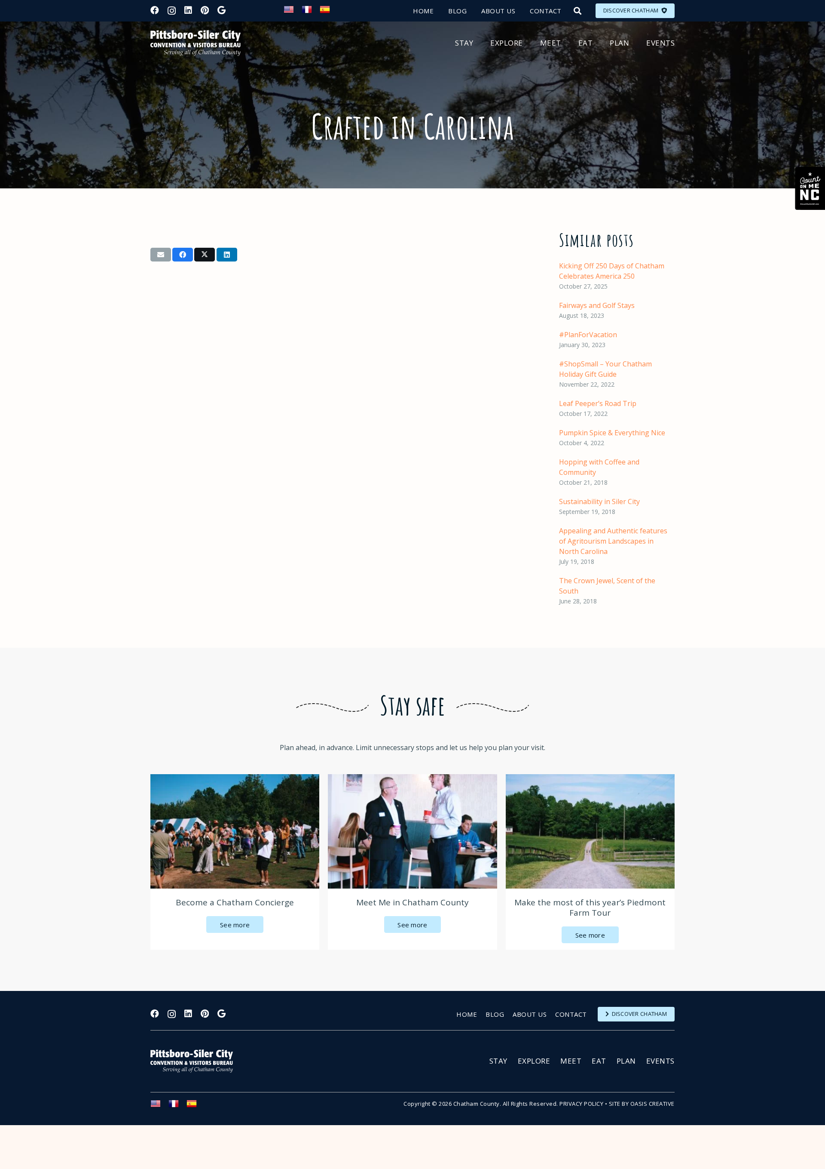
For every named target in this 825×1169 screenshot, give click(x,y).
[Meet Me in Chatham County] (412, 831)
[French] (311, 12)
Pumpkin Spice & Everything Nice (612, 432)
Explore (534, 1061)
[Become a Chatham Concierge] (234, 831)
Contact (571, 1014)
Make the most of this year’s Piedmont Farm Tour (590, 907)
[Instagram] (172, 10)
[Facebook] (154, 10)
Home (466, 1014)
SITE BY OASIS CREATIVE (642, 1103)
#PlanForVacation (588, 334)
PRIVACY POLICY (581, 1103)
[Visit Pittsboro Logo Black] (195, 43)
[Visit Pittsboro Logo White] (195, 1061)
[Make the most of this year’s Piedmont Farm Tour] (590, 831)
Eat (599, 1061)
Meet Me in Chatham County (412, 902)
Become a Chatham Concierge (235, 902)
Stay (498, 1061)
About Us (530, 1014)
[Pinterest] (205, 10)
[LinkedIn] (188, 10)
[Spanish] (329, 12)
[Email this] (160, 254)
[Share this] (182, 254)
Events (660, 1061)
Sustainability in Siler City (599, 501)
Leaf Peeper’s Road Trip (597, 403)
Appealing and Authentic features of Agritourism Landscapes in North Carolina (613, 541)
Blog (495, 1014)
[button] (577, 11)
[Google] (221, 10)
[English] (293, 12)
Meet (570, 1061)
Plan (626, 1061)
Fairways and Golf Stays (597, 305)
